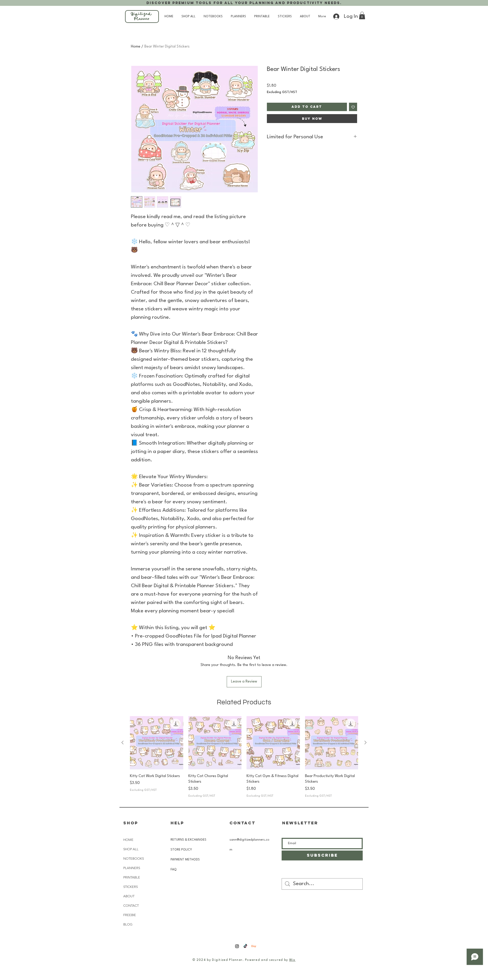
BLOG (127, 924)
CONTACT (131, 905)
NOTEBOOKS (133, 858)
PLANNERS (131, 868)
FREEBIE (129, 915)
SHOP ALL (131, 849)
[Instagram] (237, 946)
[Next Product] (365, 742)
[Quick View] (156, 742)
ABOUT (128, 896)
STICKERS (130, 887)
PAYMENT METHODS (186, 859)
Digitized (142, 14)
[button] (362, 15)
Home (135, 47)
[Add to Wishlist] (353, 107)
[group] (244, 757)
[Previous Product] (122, 742)
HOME (128, 840)
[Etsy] (253, 946)
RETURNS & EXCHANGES (188, 839)
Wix (292, 960)
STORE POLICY (182, 849)
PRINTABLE (131, 877)
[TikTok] (245, 946)
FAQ (173, 869)
